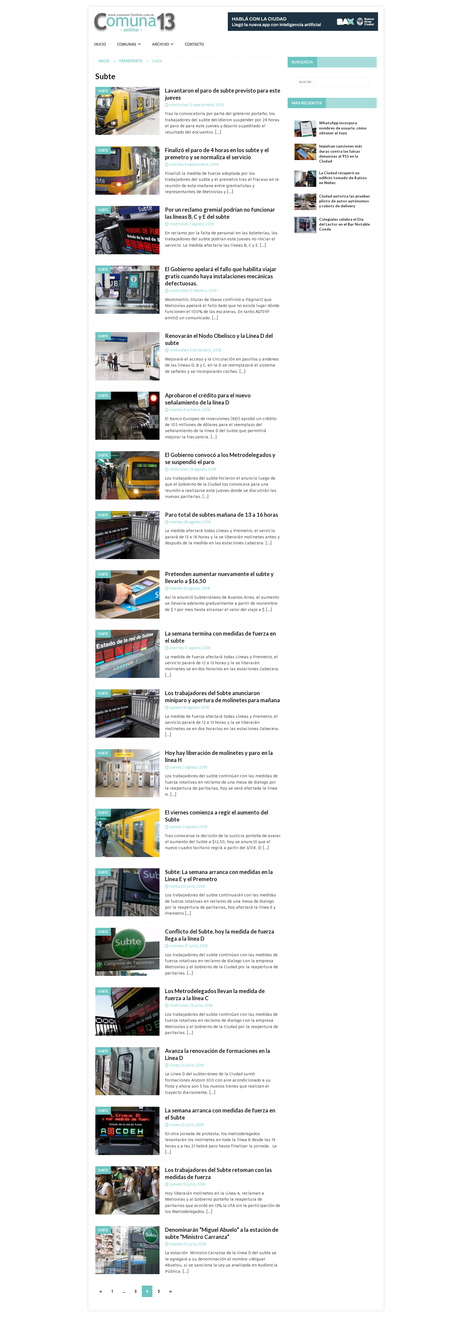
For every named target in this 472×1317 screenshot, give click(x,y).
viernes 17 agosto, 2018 (190, 648)
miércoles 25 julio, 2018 (191, 1005)
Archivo (160, 44)
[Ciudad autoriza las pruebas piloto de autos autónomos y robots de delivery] (305, 202)
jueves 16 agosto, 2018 (189, 707)
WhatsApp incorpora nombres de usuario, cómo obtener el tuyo (343, 127)
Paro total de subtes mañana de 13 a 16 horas (221, 514)
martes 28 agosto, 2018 (190, 522)
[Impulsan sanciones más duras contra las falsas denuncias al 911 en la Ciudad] (305, 152)
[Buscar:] (332, 82)
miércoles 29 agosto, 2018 (193, 469)
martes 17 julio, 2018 (188, 1244)
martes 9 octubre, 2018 (190, 409)
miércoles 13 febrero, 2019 (193, 290)
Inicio (100, 44)
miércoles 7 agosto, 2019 (192, 224)
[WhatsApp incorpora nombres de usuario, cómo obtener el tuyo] (305, 128)
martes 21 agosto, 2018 (190, 588)
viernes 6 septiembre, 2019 (194, 164)
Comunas (126, 44)
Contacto (194, 44)
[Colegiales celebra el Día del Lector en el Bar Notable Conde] (305, 225)
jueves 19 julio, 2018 (187, 1184)
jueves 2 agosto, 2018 (188, 767)
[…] (218, 132)
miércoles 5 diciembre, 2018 (195, 350)
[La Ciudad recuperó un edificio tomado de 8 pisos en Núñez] (305, 178)
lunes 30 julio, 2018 (187, 886)
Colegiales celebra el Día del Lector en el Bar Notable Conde (344, 224)
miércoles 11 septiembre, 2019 (197, 105)
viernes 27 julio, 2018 (189, 946)
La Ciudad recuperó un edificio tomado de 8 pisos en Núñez (343, 177)
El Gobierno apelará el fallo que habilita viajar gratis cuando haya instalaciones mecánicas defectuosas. (220, 276)
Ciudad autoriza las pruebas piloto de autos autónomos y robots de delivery (344, 201)
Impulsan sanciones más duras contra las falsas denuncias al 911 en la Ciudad (340, 153)
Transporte (130, 61)
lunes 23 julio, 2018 (187, 1065)
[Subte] (127, 111)
